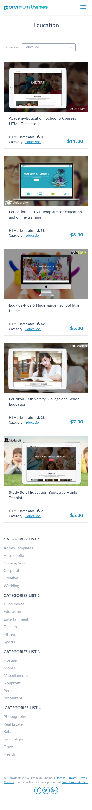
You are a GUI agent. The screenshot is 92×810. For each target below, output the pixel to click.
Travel (9, 747)
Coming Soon (15, 563)
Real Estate (13, 724)
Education (33, 142)
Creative (11, 578)
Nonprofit (12, 683)
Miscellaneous (16, 676)
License (60, 777)
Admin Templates (18, 548)
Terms (83, 777)
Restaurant (13, 698)
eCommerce (14, 604)
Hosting (10, 660)
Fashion (10, 627)
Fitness (10, 634)
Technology (13, 739)
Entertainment (16, 619)
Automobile (14, 556)
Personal (11, 691)
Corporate (12, 571)
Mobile (10, 668)
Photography (15, 717)
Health (9, 754)
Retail (8, 732)
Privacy (72, 777)
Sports (9, 642)
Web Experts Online (75, 782)
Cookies (9, 782)
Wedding (11, 586)
